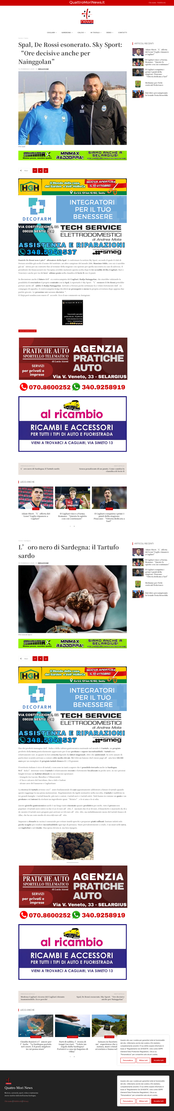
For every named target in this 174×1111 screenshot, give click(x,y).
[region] (143, 1091)
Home (20, 38)
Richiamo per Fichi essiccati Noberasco (154, 84)
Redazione (43, 69)
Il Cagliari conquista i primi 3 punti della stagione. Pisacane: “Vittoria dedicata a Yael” (109, 517)
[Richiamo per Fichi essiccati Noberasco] (138, 84)
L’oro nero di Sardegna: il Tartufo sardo (40, 468)
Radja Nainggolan (27, 331)
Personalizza (128, 1101)
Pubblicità (161, 2)
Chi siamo (153, 2)
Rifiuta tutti (143, 1101)
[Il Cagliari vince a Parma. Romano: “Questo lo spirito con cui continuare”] (72, 498)
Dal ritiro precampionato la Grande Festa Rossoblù (156, 94)
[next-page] (74, 526)
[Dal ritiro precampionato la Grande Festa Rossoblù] (138, 94)
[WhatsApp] (45, 170)
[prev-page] (70, 526)
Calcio (26, 38)
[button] (168, 3)
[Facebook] (35, 170)
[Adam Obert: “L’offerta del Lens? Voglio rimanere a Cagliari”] (35, 498)
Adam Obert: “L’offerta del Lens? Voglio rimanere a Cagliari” (36, 516)
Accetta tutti (158, 1101)
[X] (40, 170)
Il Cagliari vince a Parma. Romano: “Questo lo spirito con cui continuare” (72, 516)
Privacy (26, 1101)
